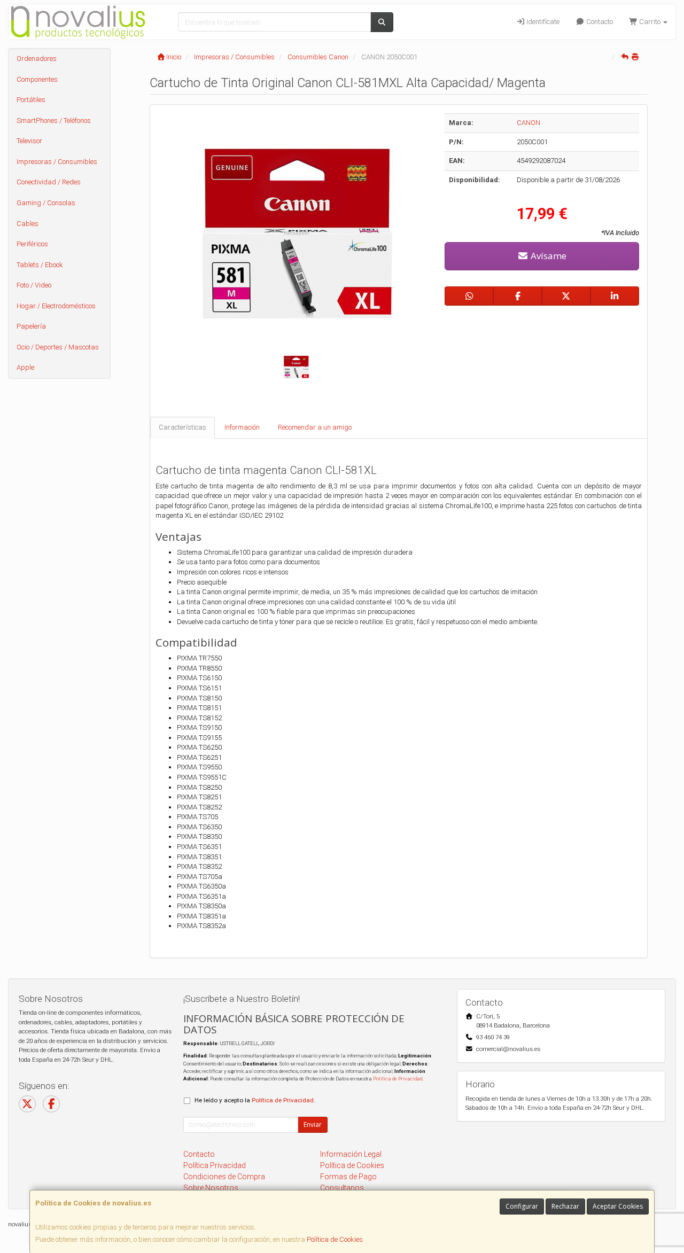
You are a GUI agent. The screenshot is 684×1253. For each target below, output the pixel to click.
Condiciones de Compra (224, 1176)
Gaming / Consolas (46, 203)
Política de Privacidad (397, 1078)
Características (182, 427)
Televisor (29, 141)
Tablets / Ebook (40, 265)
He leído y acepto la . (255, 1100)
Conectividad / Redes (49, 182)
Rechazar (565, 1206)
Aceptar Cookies (618, 1206)
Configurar (522, 1206)
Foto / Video (34, 285)
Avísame (547, 256)
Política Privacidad (214, 1165)
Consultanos (342, 1188)
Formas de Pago (348, 1176)
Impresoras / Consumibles (57, 162)
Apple (25, 367)
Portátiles (31, 100)
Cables (27, 224)
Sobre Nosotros (210, 1188)
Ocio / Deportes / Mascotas (58, 347)
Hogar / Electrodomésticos (56, 306)
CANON (528, 123)
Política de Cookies (335, 1239)
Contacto (599, 22)
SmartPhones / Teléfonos (54, 120)
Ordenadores (37, 59)
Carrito (650, 22)
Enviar (313, 1124)
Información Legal (351, 1154)
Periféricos (32, 244)
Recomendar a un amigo (315, 427)
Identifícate (542, 22)
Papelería (31, 326)
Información (242, 427)
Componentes (37, 79)
